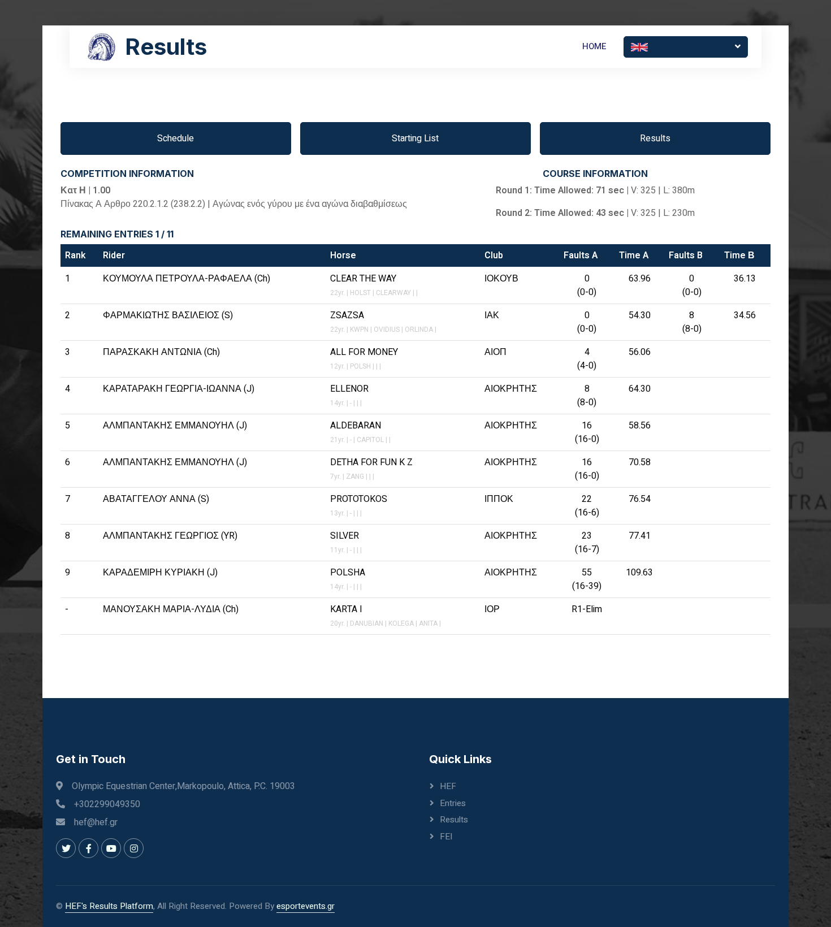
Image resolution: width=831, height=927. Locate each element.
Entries (453, 803)
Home (594, 46)
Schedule (175, 138)
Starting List (415, 138)
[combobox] (686, 47)
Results (655, 138)
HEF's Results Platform (109, 906)
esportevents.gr (305, 906)
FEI (446, 836)
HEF (448, 786)
